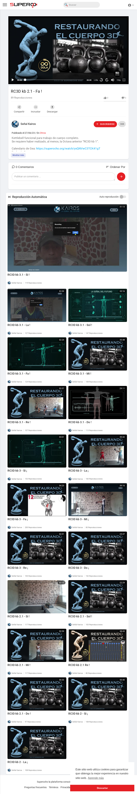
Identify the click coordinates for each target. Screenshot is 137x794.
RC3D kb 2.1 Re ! (79, 665)
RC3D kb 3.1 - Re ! (19, 422)
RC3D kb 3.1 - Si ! (19, 274)
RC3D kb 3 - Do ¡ (78, 567)
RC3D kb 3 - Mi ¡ (78, 519)
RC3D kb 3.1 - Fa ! (19, 373)
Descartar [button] (102, 788)
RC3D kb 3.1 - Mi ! (79, 373)
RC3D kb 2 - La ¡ (18, 762)
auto (117, 72)
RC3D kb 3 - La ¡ (78, 470)
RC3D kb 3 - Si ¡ (17, 470)
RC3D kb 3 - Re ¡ (18, 567)
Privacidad (66, 787)
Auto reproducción (109, 196)
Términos (53, 787)
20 (101, 80)
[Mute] (112, 80)
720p (119, 80)
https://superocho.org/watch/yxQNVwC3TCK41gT (68, 148)
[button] (130, 4)
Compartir (19, 111)
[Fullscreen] (124, 80)
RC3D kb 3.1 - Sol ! (80, 325)
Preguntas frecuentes (35, 787)
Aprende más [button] (96, 778)
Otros (43, 133)
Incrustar (35, 111)
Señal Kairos (28, 124)
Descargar (52, 111)
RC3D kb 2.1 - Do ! (19, 713)
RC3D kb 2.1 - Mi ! (19, 665)
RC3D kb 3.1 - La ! (19, 325)
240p (118, 67)
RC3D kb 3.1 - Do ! (80, 422)
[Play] (12, 80)
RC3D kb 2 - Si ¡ (78, 713)
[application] (68, 50)
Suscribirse (106, 124)
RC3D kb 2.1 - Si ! (19, 616)
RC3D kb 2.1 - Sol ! (80, 616)
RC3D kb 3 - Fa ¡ (18, 519)
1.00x (96, 80)
